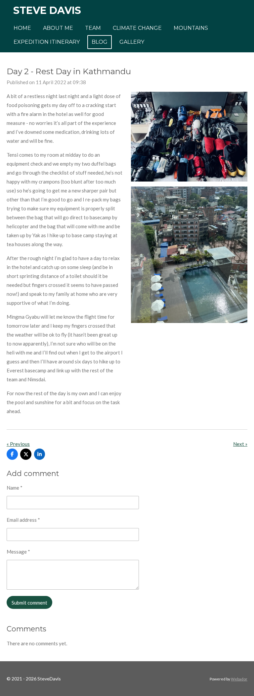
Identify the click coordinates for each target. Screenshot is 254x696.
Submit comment (29, 603)
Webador (239, 678)
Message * (18, 552)
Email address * (23, 520)
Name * (14, 488)
